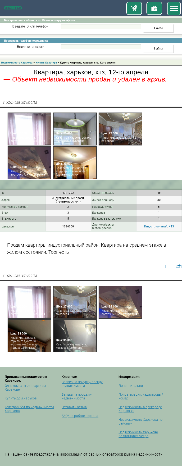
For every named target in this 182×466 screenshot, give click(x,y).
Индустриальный (156, 226)
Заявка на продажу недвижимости (77, 396)
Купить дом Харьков (21, 398)
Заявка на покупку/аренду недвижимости (82, 384)
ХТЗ (171, 226)
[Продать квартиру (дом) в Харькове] (154, 8)
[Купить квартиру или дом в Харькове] (134, 8)
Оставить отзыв (74, 407)
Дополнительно (130, 386)
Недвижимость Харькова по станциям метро (138, 434)
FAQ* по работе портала (80, 416)
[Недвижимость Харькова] (13, 8)
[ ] (165, 266)
